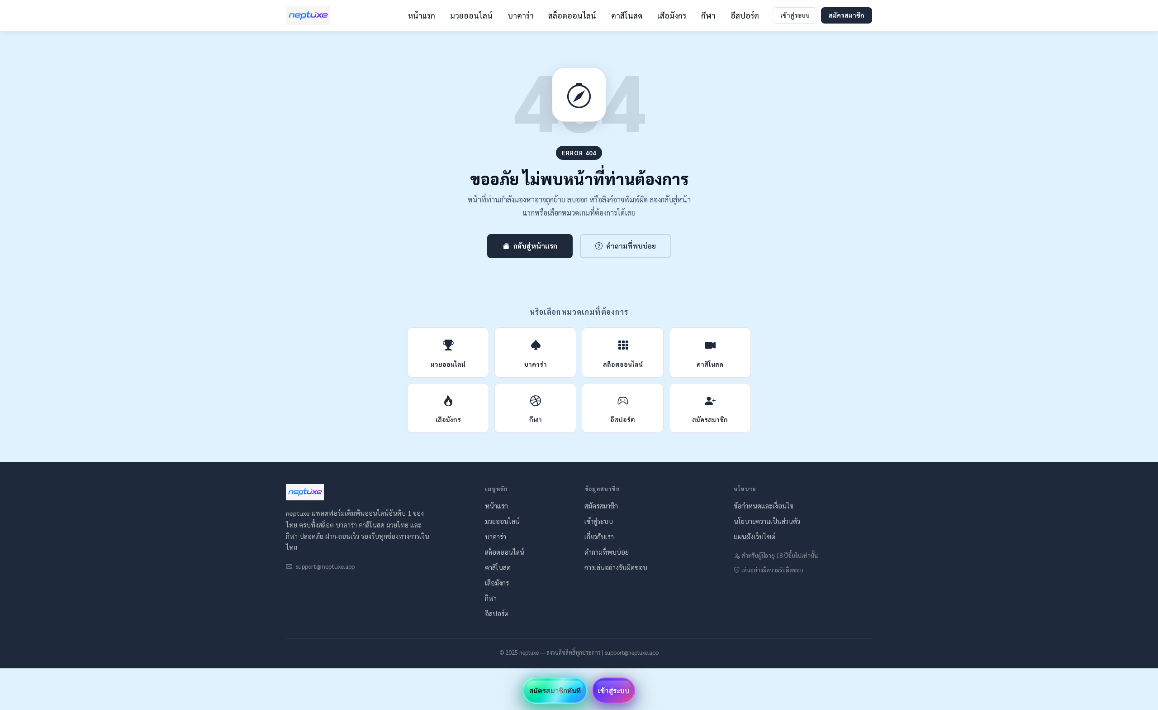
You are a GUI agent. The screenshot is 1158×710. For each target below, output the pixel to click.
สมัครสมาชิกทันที (555, 690)
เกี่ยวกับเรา (599, 536)
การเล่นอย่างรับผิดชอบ (615, 567)
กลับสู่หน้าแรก (535, 245)
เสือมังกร (671, 15)
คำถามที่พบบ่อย (631, 245)
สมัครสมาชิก (846, 15)
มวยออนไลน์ (471, 15)
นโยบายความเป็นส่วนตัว (767, 521)
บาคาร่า (521, 15)
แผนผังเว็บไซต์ (754, 536)
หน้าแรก (421, 15)
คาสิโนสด (626, 15)
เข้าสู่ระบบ (795, 15)
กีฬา (708, 15)
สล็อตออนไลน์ (572, 15)
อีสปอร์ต (745, 15)
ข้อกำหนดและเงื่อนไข (763, 506)
